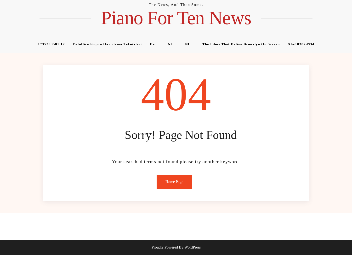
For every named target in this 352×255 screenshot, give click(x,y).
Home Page (174, 182)
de (152, 44)
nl (170, 44)
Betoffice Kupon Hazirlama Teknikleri (107, 44)
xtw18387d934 (301, 44)
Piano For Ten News (176, 17)
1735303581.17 (51, 44)
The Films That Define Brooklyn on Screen (241, 44)
